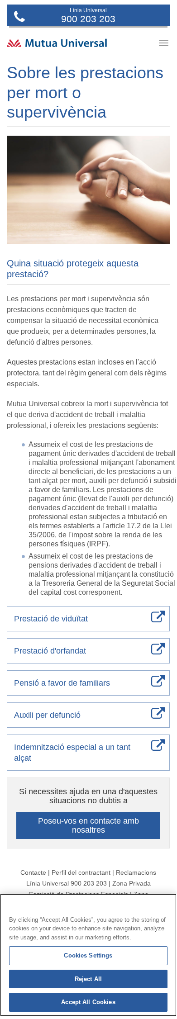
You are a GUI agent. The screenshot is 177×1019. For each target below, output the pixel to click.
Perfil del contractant (81, 872)
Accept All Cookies (88, 1002)
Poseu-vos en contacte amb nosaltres (88, 825)
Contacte (33, 872)
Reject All (88, 979)
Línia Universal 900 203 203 (66, 883)
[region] (88, 955)
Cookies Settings (88, 955)
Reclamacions (136, 872)
